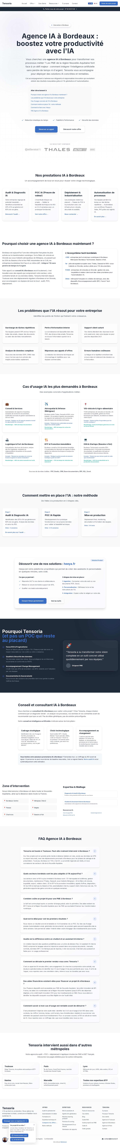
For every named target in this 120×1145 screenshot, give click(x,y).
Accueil (24, 3)
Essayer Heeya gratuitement (33, 601)
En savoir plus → (100, 217)
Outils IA (84, 1125)
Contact (75, 3)
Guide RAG (85, 1119)
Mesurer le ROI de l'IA (69, 815)
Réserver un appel (46, 129)
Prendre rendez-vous (20, 1135)
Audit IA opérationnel (48, 1111)
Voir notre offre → (41, 214)
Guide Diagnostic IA (96, 813)
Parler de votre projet (109, 3)
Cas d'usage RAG (68, 813)
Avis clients (105, 1116)
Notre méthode (47, 1125)
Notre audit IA (89, 759)
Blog (83, 1116)
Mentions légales (37, 1139)
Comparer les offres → (49, 1122)
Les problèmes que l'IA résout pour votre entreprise (47, 98)
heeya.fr (69, 563)
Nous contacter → (71, 214)
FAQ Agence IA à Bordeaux (39, 111)
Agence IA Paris (107, 1125)
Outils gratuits (86, 1128)
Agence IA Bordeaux (108, 1122)
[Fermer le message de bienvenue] (116, 1132)
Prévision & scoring (68, 1121)
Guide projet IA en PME (89, 1122)
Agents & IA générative (69, 1113)
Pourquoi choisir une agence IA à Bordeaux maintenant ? (49, 95)
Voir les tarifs (56, 601)
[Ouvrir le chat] (115, 1140)
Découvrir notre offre (72, 129)
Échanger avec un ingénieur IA (14, 1121)
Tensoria (8, 1108)
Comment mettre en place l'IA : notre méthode (46, 104)
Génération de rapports (69, 1129)
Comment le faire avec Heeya (40, 107)
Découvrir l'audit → (12, 214)
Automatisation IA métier (49, 1113)
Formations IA (46, 1116)
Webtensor (64, 1142)
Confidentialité (48, 1139)
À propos (65, 3)
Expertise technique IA (49, 1119)
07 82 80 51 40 (18, 1139)
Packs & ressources (88, 1111)
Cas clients (42, 3)
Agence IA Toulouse (108, 1119)
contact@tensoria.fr (111, 1139)
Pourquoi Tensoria (108, 1113)
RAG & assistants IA (68, 1111)
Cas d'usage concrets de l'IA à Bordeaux (44, 101)
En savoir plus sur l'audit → (15, 532)
